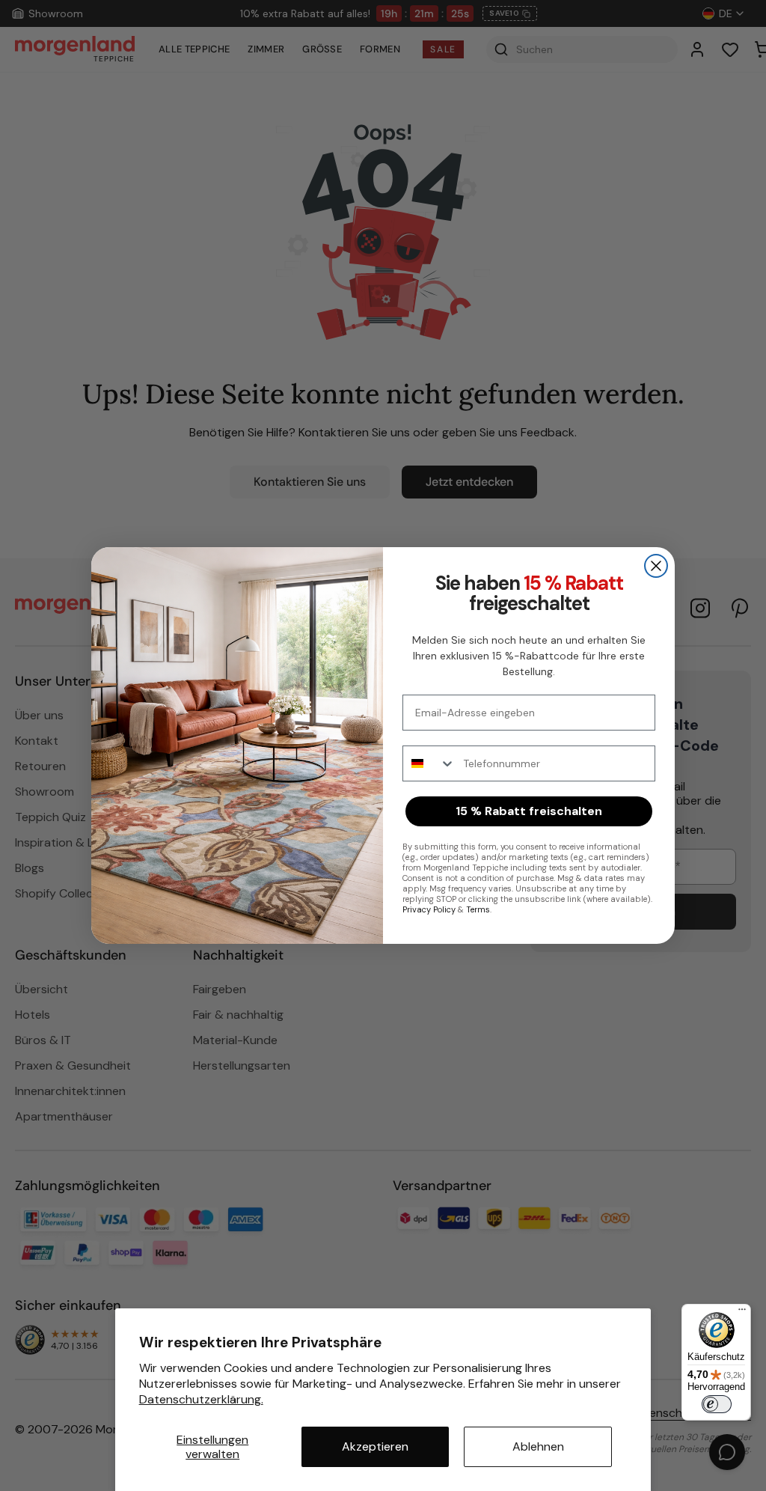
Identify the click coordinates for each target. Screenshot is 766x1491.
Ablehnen (538, 1446)
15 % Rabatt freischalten (529, 811)
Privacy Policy (429, 909)
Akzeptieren (375, 1446)
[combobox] (429, 763)
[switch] (717, 1404)
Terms (478, 909)
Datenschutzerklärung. (201, 1399)
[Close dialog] (656, 566)
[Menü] (742, 1313)
